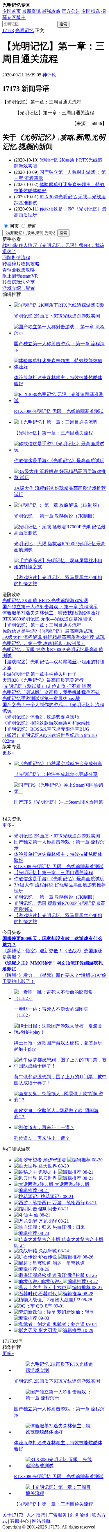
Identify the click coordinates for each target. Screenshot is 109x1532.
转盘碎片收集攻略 (21, 263)
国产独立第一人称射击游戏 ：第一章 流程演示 (50, 606)
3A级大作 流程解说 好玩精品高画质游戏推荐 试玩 (53, 637)
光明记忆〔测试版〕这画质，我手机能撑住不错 (51, 692)
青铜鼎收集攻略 (18, 269)
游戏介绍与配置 (18, 288)
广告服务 (57, 1514)
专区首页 (11, 11)
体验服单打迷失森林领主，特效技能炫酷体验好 (51, 612)
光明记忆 (24, 30)
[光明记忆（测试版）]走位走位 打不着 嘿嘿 (46, 686)
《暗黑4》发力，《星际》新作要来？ (40, 975)
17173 (8, 30)
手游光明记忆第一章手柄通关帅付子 (39, 674)
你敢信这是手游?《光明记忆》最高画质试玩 (47, 631)
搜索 (63, 24)
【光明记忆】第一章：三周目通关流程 (41, 625)
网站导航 (41, 1521)
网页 (14, 226)
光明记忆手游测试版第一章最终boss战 (41, 698)
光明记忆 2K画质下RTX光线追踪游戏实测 (45, 600)
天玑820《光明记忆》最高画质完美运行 (43, 680)
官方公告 (71, 11)
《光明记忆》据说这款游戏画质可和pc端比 (46, 723)
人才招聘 (35, 1514)
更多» (8, 752)
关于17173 (12, 1514)
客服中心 (19, 1521)
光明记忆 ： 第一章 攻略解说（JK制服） (43, 643)
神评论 (49, 74)
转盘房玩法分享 (18, 282)
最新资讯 (31, 11)
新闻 (32, 226)
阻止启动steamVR (20, 276)
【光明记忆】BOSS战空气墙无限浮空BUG (46, 729)
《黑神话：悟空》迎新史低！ (32, 950)
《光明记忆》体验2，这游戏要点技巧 (40, 716)
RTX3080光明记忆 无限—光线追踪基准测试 (47, 618)
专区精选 (90, 11)
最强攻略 (51, 11)
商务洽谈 (79, 1514)
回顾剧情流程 (16, 257)
